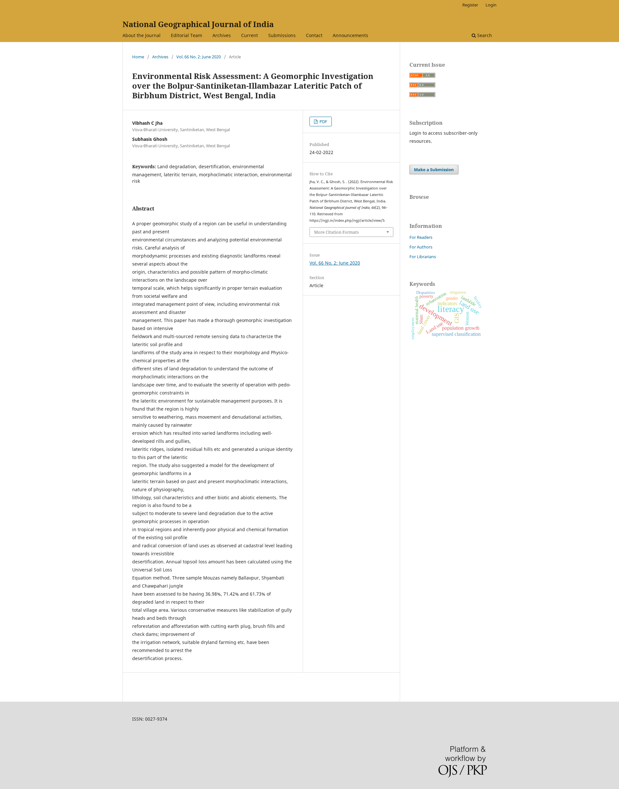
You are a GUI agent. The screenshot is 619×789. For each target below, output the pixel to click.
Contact (314, 35)
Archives (221, 35)
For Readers (420, 237)
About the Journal (142, 35)
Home (138, 57)
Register (470, 5)
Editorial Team (186, 35)
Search (484, 35)
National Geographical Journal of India (198, 24)
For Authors (420, 247)
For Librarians (422, 256)
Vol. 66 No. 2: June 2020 (198, 57)
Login (491, 5)
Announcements (350, 35)
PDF (323, 121)
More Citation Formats (336, 232)
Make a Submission (434, 169)
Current (249, 35)
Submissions (282, 35)
